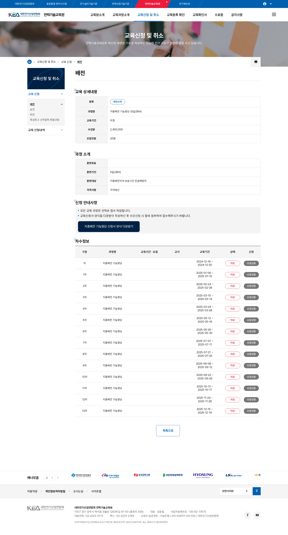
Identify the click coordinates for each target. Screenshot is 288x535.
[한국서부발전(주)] (81, 476)
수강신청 (251, 263)
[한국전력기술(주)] (111, 475)
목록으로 (168, 431)
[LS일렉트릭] (203, 475)
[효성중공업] (172, 476)
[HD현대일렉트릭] (142, 475)
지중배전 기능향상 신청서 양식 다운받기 (108, 226)
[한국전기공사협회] (234, 475)
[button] (52, 478)
